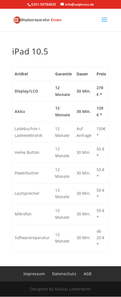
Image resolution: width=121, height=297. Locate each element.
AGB (87, 273)
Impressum (34, 273)
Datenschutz (64, 273)
